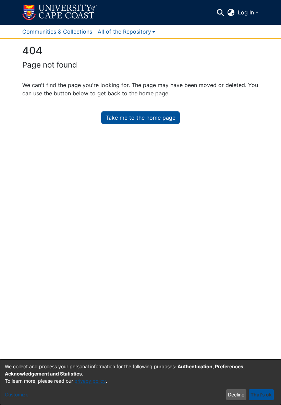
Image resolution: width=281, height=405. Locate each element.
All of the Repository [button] (124, 31)
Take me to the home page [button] (140, 117)
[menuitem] (126, 31)
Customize (16, 394)
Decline (236, 394)
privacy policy (90, 381)
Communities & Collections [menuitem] (57, 31)
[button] (59, 12)
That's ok (261, 394)
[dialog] (140, 382)
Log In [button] (247, 12)
